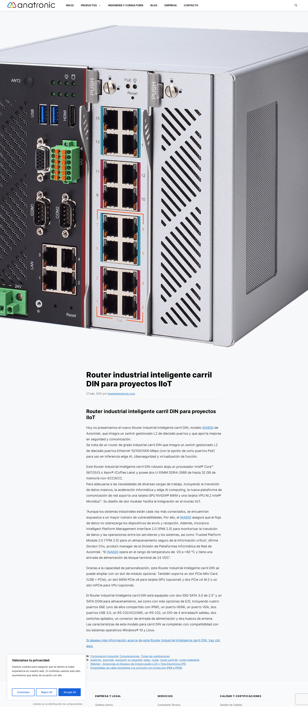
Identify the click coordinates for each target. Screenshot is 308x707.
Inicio (70, 5)
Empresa (171, 5)
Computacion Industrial (104, 656)
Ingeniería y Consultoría (125, 5)
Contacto (191, 5)
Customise (23, 692)
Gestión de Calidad (231, 704)
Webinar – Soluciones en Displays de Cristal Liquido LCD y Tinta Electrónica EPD (138, 663)
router (155, 659)
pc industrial (135, 659)
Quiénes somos (104, 704)
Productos (89, 5)
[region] (46, 677)
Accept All (70, 692)
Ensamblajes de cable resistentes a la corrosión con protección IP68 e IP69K (136, 667)
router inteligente (189, 659)
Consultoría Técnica (169, 704)
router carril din (169, 659)
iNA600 (208, 427)
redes (146, 659)
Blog (153, 5)
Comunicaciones (130, 656)
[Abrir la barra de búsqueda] (296, 5)
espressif (120, 659)
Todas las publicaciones (155, 656)
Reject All (46, 692)
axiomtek (108, 659)
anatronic (95, 659)
